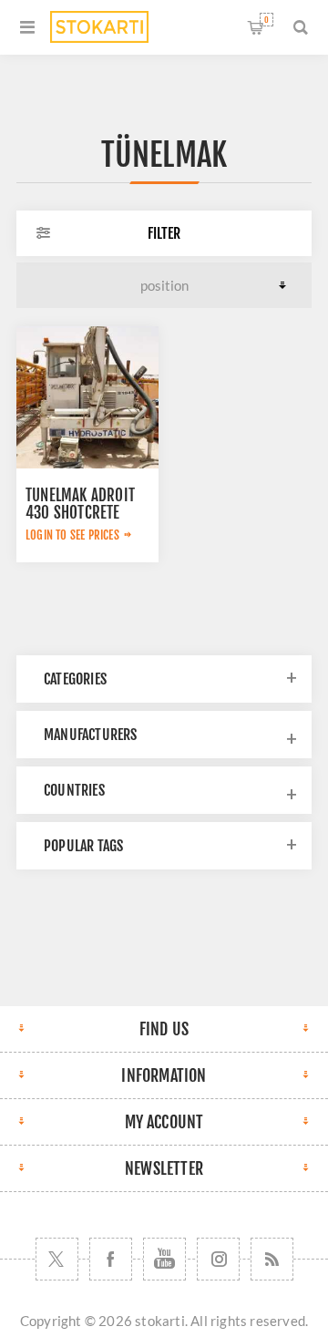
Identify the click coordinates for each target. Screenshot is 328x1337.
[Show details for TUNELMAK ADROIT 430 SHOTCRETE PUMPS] (87, 397)
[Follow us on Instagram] (218, 1259)
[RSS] (272, 1259)
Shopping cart (266, 20)
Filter (164, 233)
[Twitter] (57, 1259)
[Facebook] (110, 1259)
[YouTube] (164, 1259)
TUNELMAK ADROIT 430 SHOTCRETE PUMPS (80, 513)
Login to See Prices (72, 535)
